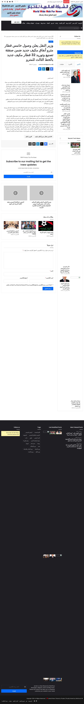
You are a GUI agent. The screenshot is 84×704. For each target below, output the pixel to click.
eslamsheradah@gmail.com (45, 64)
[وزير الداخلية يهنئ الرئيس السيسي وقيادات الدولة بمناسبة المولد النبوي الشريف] (52, 679)
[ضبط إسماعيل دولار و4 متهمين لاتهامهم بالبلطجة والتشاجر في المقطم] (75, 338)
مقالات (23, 23)
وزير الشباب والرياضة (28, 449)
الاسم (51, 271)
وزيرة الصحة (30, 451)
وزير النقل (28, 136)
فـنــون (52, 23)
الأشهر (78, 64)
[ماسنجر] (39, 69)
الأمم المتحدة (37, 432)
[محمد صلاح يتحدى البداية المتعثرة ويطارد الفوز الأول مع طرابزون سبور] (59, 432)
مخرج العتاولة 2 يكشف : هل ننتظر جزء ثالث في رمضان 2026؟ (29, 232)
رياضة (56, 23)
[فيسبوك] (51, 69)
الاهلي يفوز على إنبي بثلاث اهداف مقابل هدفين (76, 151)
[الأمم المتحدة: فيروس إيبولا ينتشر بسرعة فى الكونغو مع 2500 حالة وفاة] (64, 203)
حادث (26, 438)
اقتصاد (48, 23)
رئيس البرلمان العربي (35, 440)
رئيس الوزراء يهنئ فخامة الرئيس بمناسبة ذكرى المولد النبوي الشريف (64, 286)
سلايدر (45, 36)
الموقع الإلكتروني (23, 278)
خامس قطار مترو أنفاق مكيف (43, 136)
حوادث (10, 701)
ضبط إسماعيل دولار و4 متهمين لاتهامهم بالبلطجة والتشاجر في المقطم (75, 403)
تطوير (31, 438)
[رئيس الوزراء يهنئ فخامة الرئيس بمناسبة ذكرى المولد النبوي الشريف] (64, 279)
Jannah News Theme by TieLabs (56, 698)
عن (26, 701)
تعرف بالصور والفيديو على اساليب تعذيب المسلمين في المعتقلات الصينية (65, 106)
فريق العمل (22, 701)
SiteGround (78, 698)
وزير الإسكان (33, 446)
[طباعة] (30, 144)
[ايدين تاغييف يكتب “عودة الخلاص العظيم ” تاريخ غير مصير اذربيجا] (75, 76)
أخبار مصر (74, 23)
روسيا (38, 443)
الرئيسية (80, 23)
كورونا (27, 443)
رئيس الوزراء (26, 440)
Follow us (17, 427)
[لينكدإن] (43, 69)
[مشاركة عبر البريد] (34, 144)
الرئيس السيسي (29, 432)
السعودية (25, 435)
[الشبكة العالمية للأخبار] (42, 10)
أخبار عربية (68, 23)
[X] (47, 69)
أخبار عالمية (62, 23)
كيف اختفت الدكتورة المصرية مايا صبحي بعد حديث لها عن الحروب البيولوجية (65, 97)
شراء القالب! (5, 701)
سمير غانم (33, 443)
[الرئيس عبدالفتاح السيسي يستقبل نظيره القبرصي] (11, 225)
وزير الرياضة (37, 449)
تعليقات (62, 64)
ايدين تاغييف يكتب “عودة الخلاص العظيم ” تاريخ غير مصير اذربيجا (65, 73)
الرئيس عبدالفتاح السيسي (34, 435)
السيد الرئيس (37, 438)
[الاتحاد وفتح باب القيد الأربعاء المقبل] (45, 226)
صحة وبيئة (43, 23)
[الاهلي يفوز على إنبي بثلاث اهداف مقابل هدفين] (75, 145)
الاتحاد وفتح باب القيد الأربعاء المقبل (46, 233)
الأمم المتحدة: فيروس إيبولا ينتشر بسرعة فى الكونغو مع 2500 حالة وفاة (46, 1)
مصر (39, 446)
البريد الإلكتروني (49, 278)
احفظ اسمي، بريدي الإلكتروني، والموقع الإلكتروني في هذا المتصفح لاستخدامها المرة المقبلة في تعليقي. (29, 285)
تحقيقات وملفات (30, 23)
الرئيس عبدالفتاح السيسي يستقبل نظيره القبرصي (13, 231)
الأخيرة (70, 64)
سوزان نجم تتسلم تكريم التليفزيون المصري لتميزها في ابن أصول (65, 87)
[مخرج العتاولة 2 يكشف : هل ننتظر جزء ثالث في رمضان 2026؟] (28, 225)
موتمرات (37, 23)
